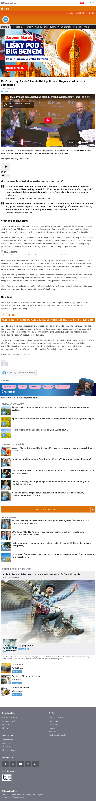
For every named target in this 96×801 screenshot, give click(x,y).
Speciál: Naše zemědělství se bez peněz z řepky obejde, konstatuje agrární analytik (53, 418)
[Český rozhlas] (8, 3)
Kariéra (52, 728)
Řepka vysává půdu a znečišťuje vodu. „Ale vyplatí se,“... (40, 430)
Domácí (5, 26)
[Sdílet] (7, 175)
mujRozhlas (6, 381)
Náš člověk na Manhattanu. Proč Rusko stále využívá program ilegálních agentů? (51, 459)
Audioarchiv (81, 13)
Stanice (5, 724)
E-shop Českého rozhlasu (16, 569)
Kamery (92, 13)
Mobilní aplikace (9, 750)
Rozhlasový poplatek (58, 735)
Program (70, 13)
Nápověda (53, 721)
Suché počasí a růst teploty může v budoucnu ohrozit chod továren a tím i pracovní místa (47, 320)
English (40, 795)
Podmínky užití (29, 795)
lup (28, 355)
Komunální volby (9, 721)
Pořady (29, 26)
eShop (5, 728)
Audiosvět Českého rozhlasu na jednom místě (19, 398)
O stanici (66, 26)
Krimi (22, 386)
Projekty (77, 26)
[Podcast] (3, 175)
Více (87, 26)
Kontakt (52, 731)
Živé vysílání (61, 386)
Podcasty (6, 747)
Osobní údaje (16, 795)
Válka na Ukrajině (9, 717)
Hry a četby (8, 386)
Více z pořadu (9, 517)
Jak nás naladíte (56, 717)
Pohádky (34, 386)
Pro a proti (5, 91)
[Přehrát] (5, 167)
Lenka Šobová (61, 255)
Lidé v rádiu (54, 724)
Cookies (5, 795)
